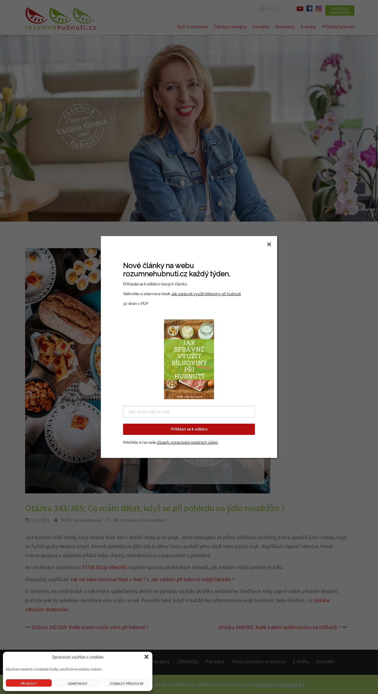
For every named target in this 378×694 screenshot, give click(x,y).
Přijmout (29, 683)
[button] (146, 657)
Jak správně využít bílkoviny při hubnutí (206, 294)
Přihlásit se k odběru (189, 429)
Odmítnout (78, 683)
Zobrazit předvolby (127, 683)
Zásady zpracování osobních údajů (187, 442)
